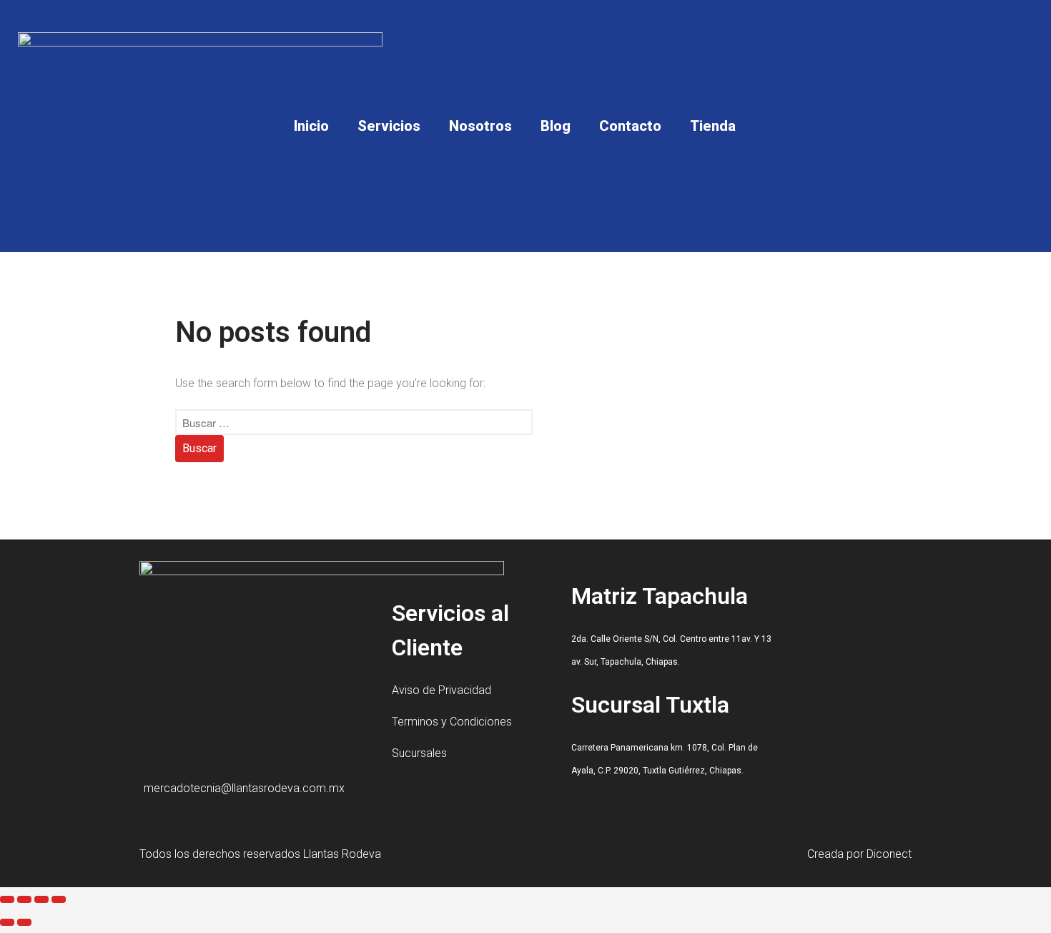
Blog (556, 126)
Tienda (713, 126)
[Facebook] (887, 126)
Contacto (630, 126)
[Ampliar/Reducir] (7, 899)
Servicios (388, 126)
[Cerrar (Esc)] (58, 899)
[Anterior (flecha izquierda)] (7, 922)
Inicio (311, 126)
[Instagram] (941, 126)
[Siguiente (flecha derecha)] (24, 922)
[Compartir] (41, 899)
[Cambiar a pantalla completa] (24, 899)
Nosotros (480, 126)
